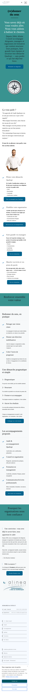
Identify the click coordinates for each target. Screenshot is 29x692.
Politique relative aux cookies (12, 676)
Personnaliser (14, 685)
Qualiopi (5, 632)
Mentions (5, 653)
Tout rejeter (14, 689)
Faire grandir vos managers (16, 235)
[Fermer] (27, 666)
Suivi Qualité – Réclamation (9, 660)
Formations (6, 636)
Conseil (5, 624)
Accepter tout (14, 681)
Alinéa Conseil (9, 621)
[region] (14, 678)
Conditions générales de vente (10, 649)
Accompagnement (7, 628)
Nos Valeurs (6, 639)
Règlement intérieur (8, 656)
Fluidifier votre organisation (16, 207)
